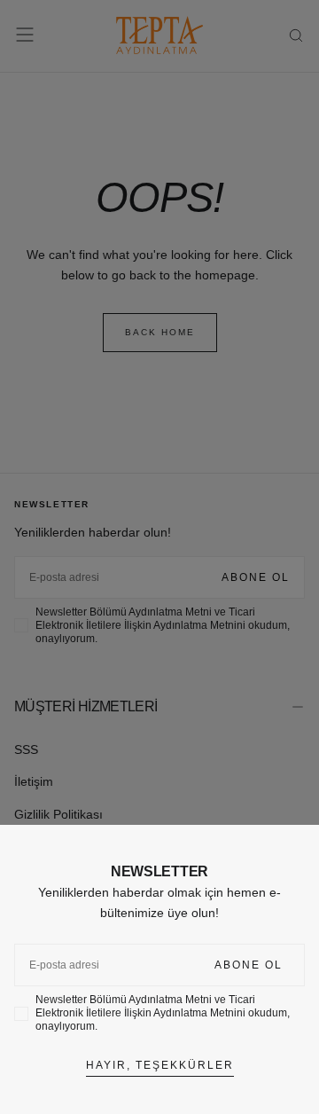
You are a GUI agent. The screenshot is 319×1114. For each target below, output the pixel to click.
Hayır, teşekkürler (160, 1065)
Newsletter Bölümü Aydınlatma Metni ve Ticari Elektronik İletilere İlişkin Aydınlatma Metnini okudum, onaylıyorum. (162, 1012)
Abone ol (248, 965)
